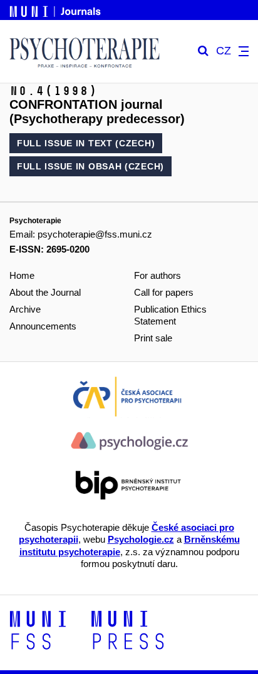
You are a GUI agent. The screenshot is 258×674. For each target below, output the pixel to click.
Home (21, 275)
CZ (223, 51)
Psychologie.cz (141, 539)
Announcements (42, 326)
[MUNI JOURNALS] (56, 9)
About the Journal (45, 292)
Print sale (153, 338)
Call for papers (164, 292)
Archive (25, 309)
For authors (157, 275)
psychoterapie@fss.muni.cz (95, 234)
